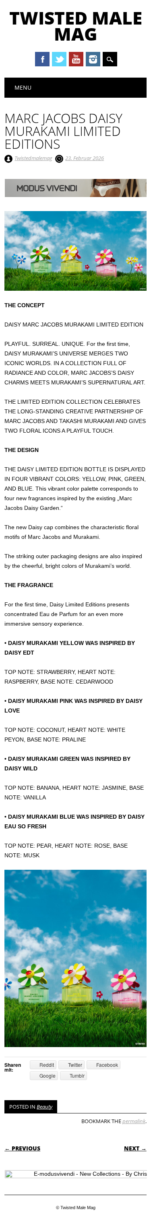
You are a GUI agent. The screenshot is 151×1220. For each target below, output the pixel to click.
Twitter (59, 59)
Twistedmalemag (33, 158)
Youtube (76, 59)
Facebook (42, 59)
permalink (133, 1121)
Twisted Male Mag (75, 26)
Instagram (93, 59)
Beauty (44, 1106)
